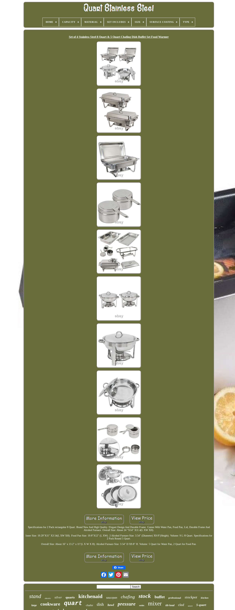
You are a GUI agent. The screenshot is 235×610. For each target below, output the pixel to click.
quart (73, 603)
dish (100, 604)
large (34, 605)
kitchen (204, 597)
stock (145, 596)
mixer (155, 603)
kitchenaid (90, 596)
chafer (89, 605)
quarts (70, 597)
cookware (50, 604)
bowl (111, 605)
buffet (160, 597)
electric (48, 598)
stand (35, 596)
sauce (190, 606)
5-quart (201, 605)
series (141, 605)
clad (181, 605)
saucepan (111, 597)
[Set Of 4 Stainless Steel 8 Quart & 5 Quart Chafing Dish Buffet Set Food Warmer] (119, 63)
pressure (126, 604)
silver (58, 597)
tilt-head (169, 605)
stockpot (191, 597)
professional (174, 597)
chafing (128, 596)
